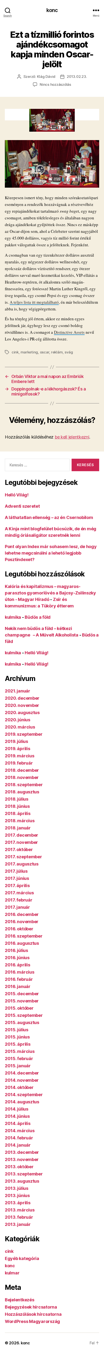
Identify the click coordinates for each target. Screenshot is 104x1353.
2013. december (22, 1152)
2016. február (19, 979)
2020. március (20, 726)
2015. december (22, 993)
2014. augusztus (22, 1101)
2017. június (17, 878)
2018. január (18, 827)
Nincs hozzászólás (55, 84)
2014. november (22, 1080)
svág (69, 352)
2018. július (16, 799)
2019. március (19, 755)
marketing (29, 352)
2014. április (17, 1123)
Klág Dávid (46, 76)
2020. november (22, 705)
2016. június (17, 957)
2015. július (16, 1029)
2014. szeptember (24, 1094)
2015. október (19, 1008)
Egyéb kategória (22, 1258)
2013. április (17, 1202)
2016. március (19, 972)
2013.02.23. (77, 76)
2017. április (17, 885)
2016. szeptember (24, 936)
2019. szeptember (24, 734)
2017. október (19, 849)
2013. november (22, 1159)
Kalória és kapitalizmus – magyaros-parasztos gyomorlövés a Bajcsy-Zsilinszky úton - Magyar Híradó (50, 593)
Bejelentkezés (19, 1299)
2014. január (18, 1145)
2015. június (17, 1036)
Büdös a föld (38, 617)
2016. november (21, 921)
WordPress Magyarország (32, 1321)
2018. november (22, 777)
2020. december (22, 698)
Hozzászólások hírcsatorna (33, 1314)
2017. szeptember (23, 856)
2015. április (17, 1044)
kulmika (13, 617)
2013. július (16, 1188)
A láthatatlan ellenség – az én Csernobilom (49, 517)
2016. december (22, 914)
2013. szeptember (24, 1173)
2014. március (20, 1130)
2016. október (19, 928)
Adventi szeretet (22, 506)
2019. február (19, 763)
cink (15, 352)
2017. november (21, 842)
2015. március (20, 1051)
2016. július (16, 950)
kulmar (12, 1272)
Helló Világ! (17, 494)
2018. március (20, 820)
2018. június (17, 806)
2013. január (18, 1224)
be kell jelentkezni (72, 436)
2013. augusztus (22, 1181)
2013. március (20, 1209)
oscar (44, 352)
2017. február (18, 899)
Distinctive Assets (69, 332)
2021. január (17, 690)
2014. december (22, 1072)
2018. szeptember (24, 784)
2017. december (21, 835)
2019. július (16, 741)
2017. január (17, 907)
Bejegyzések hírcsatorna (31, 1307)
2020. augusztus (22, 712)
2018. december (22, 770)
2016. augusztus (22, 943)
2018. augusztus (22, 791)
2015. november (22, 1000)
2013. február (19, 1217)
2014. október (19, 1087)
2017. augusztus (21, 863)
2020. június (17, 719)
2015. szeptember (24, 1015)
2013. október (19, 1166)
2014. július (16, 1109)
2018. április (17, 813)
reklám (57, 352)
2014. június (17, 1116)
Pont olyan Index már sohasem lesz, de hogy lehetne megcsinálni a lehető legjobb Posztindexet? (51, 553)
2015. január (18, 1065)
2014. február (19, 1137)
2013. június (17, 1195)
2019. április (17, 748)
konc (52, 10)
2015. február (19, 1058)
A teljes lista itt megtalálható (34, 302)
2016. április (17, 964)
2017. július (16, 871)
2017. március (19, 892)
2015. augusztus (22, 1022)
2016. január (17, 986)
